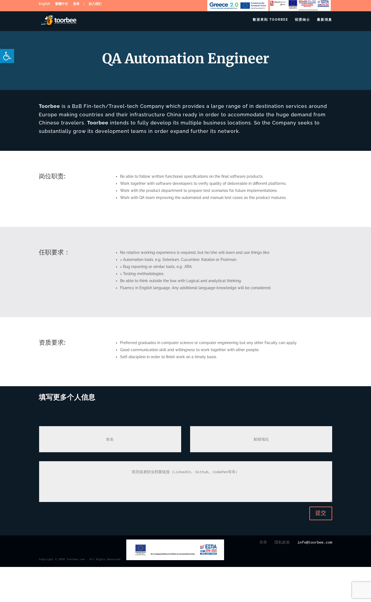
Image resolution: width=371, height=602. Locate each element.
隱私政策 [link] (282, 542)
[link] (7, 56)
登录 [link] (76, 5)
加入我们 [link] (95, 5)
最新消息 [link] (324, 19)
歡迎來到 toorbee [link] (270, 19)
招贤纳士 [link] (302, 19)
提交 (320, 513)
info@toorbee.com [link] (314, 542)
